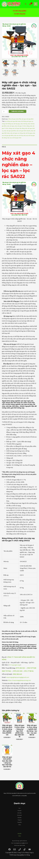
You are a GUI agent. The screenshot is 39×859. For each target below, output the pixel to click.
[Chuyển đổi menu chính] (36, 4)
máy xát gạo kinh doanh (23, 130)
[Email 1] (14, 849)
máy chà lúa (23, 123)
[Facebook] (9, 849)
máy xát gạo (10, 126)
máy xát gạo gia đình (10, 130)
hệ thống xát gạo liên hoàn (13, 121)
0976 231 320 (17, 671)
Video (19, 824)
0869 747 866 (6, 671)
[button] (26, 4)
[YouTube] (29, 849)
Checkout (19, 810)
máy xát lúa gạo (27, 133)
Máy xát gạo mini (13, 119)
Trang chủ (19, 819)
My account (19, 815)
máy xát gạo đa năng (18, 128)
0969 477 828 (31, 668)
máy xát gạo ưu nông (16, 133)
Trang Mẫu (19, 822)
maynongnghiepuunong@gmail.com (17, 677)
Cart (19, 808)
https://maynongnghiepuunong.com (19, 680)
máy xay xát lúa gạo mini (14, 137)
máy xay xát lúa (18, 135)
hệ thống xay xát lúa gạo (12, 123)
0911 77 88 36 (29, 671)
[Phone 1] (19, 849)
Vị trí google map (14, 665)
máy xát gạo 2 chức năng (22, 126)
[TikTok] (24, 849)
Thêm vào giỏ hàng (17, 111)
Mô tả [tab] (4, 147)
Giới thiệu (19, 812)
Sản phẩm (19, 817)
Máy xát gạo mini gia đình (26, 119)
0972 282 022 (20, 668)
